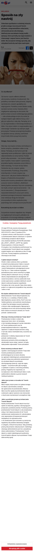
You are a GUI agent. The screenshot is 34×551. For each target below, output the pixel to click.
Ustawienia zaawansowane (17, 544)
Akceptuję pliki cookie (17, 548)
